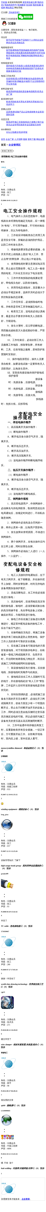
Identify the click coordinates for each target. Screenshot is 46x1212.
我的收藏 (37, 5)
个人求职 (33, 40)
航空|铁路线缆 (12, 55)
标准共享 (18, 102)
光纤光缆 (41, 53)
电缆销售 (31, 112)
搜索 (25, 139)
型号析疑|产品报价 (20, 40)
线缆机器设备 (22, 91)
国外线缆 (10, 66)
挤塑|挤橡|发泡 (25, 79)
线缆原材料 (11, 91)
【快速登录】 (14, 12)
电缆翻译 (21, 5)
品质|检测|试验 (12, 112)
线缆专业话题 (26, 125)
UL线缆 (25, 66)
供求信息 (12, 43)
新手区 (9, 40)
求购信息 (20, 43)
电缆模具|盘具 (35, 91)
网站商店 (10, 8)
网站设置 (40, 139)
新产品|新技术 (37, 68)
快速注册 (33, 2)
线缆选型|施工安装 (14, 122)
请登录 (25, 2)
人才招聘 (18, 139)
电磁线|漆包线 (29, 50)
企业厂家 (10, 139)
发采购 (29, 5)
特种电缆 (10, 68)
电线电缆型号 (11, 5)
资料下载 (32, 139)
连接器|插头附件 (36, 66)
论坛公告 (10, 132)
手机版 (4, 2)
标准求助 (10, 102)
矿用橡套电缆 (25, 55)
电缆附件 (33, 53)
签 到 (10, 151)
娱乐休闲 (37, 125)
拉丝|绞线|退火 (12, 79)
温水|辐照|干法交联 (29, 81)
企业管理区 (15, 125)
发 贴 (4, 151)
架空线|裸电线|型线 (14, 50)
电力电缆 (16, 53)
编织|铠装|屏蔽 (14, 81)
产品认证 (23, 112)
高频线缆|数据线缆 (22, 68)
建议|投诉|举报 (20, 132)
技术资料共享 (28, 102)
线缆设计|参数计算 (31, 122)
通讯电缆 (24, 53)
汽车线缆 (18, 66)
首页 (3, 139)
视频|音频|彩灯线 (13, 71)
